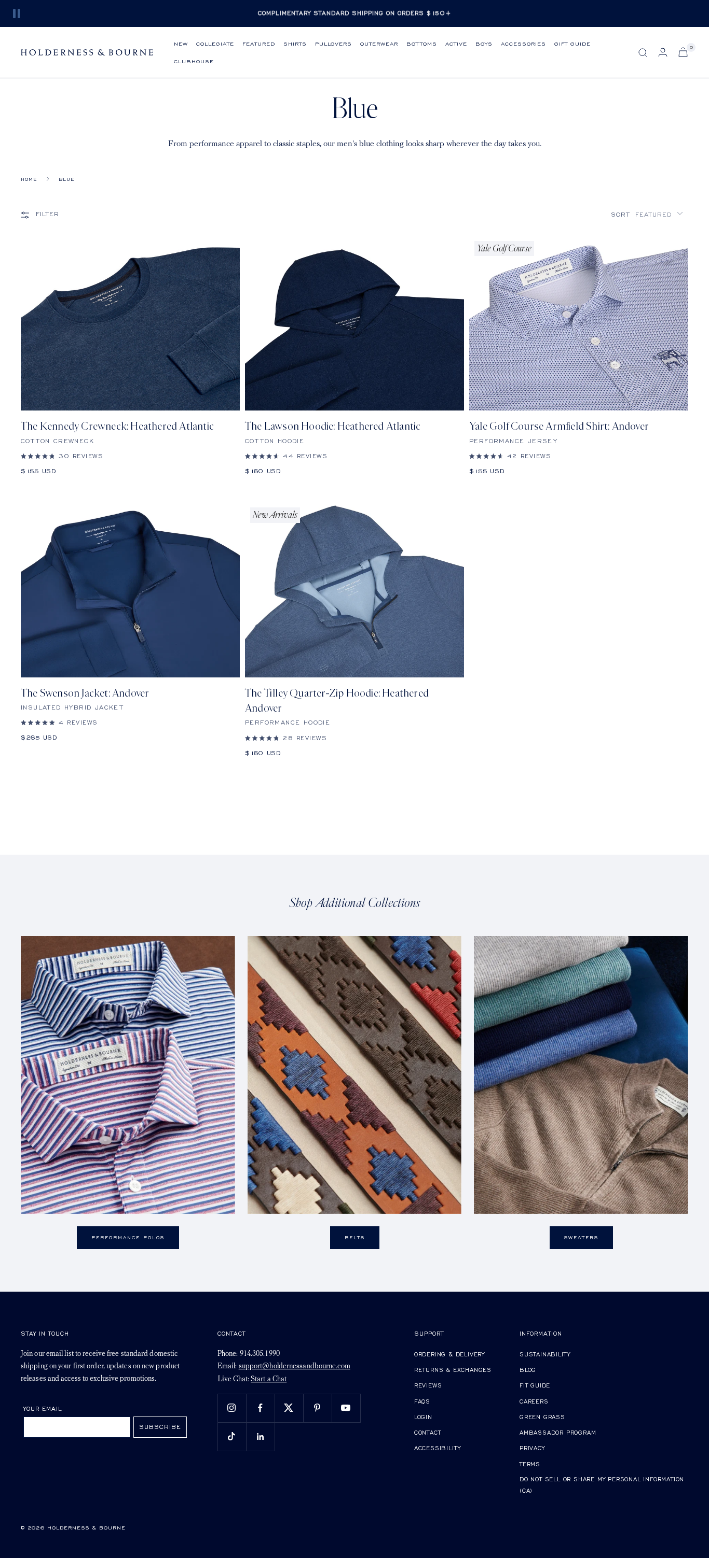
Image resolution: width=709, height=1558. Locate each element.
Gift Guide (572, 43)
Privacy (532, 1448)
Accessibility (437, 1448)
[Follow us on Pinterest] (317, 1408)
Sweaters (581, 1237)
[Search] (643, 53)
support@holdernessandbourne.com (294, 1366)
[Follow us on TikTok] (231, 1436)
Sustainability (545, 1354)
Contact (427, 1432)
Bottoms (421, 43)
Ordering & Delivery (449, 1354)
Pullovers (333, 43)
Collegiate (215, 43)
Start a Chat (269, 1379)
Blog (528, 1369)
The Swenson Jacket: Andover (85, 693)
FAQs (422, 1401)
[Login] (662, 52)
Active (456, 43)
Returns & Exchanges (453, 1369)
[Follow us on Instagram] (231, 1408)
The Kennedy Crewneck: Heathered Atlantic (117, 426)
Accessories (523, 43)
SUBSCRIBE (160, 1426)
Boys (484, 43)
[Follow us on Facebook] (260, 1408)
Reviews (428, 1385)
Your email (42, 1408)
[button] (647, 214)
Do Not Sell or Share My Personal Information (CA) (602, 1484)
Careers (534, 1401)
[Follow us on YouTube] (346, 1408)
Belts (355, 1237)
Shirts (295, 43)
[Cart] (683, 52)
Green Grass (542, 1417)
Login (423, 1417)
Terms (530, 1464)
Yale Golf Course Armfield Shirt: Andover (559, 426)
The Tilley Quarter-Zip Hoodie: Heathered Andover (337, 701)
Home (29, 179)
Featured (258, 43)
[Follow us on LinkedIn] (260, 1436)
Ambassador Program (558, 1432)
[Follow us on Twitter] (289, 1408)
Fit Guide (535, 1385)
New (181, 43)
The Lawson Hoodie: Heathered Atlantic (332, 426)
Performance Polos (128, 1237)
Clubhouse (194, 61)
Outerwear (379, 43)
